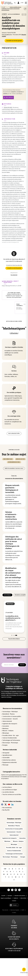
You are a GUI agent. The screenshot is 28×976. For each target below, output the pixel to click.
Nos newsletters (7, 807)
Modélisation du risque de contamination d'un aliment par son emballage (13, 573)
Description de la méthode (19, 306)
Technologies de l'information (11, 740)
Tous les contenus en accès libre (11, 794)
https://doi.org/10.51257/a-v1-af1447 (11, 285)
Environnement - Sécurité (10, 719)
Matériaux (5, 728)
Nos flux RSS (6, 810)
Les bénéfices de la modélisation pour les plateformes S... (13, 618)
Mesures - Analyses (7, 730)
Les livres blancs (7, 787)
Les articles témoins (8, 792)
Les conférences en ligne (9, 789)
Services (14, 371)
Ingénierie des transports (9, 723)
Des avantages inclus (14, 416)
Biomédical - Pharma (8, 714)
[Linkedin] (12, 804)
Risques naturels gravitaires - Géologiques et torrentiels (12, 489)
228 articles (14, 333)
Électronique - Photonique (10, 743)
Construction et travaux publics (11, 716)
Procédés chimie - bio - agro (10, 735)
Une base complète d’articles (14, 347)
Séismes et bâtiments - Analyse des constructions (11, 515)
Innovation (5, 726)
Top (5, 869)
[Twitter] (6, 804)
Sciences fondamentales (9, 738)
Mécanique (5, 733)
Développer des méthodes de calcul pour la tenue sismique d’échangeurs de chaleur (13, 542)
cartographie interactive (15, 774)
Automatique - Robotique (10, 711)
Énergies (4, 745)
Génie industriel (7, 721)
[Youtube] (9, 804)
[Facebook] (2, 804)
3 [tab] (16, 635)
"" (14, 328)
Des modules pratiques (14, 392)
